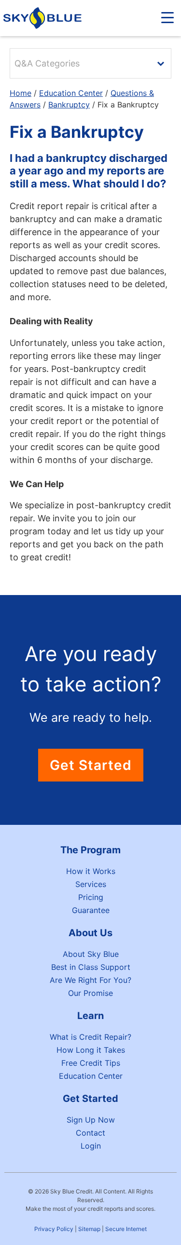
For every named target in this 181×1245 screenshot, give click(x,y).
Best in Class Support (90, 967)
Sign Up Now (91, 1120)
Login (91, 1146)
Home (20, 93)
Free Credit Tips (90, 1063)
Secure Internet (126, 1228)
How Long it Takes (90, 1050)
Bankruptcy (69, 104)
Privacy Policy (53, 1228)
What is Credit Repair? (90, 1037)
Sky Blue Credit (44, 18)
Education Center (71, 93)
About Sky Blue (91, 954)
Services (90, 884)
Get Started (91, 765)
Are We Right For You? (90, 980)
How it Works (90, 871)
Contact (90, 1133)
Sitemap (89, 1228)
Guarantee (91, 910)
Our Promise (90, 993)
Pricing (90, 897)
